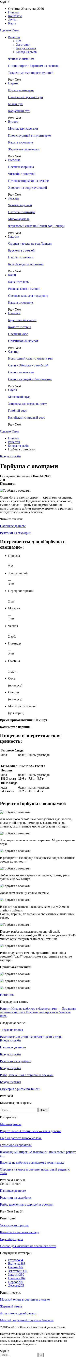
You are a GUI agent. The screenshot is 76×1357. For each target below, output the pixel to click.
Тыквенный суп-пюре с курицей (30, 72)
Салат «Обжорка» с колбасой (28, 365)
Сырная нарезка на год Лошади (30, 243)
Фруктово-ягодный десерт (18, 1313)
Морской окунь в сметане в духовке (25, 1299)
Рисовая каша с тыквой (24, 288)
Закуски (13, 236)
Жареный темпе (11, 1306)
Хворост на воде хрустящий (27, 187)
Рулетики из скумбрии (15, 533)
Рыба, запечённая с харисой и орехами (27, 1204)
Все (18, 41)
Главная (13, 12)
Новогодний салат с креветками (30, 358)
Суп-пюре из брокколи (16, 1145)
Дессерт (13, 198)
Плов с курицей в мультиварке (29, 135)
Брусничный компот (22, 320)
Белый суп (15, 104)
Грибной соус (17, 410)
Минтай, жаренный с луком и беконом (27, 1320)
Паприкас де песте (13, 526)
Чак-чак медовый (20, 205)
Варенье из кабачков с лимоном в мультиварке (32, 1162)
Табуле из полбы (11, 1030)
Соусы (12, 390)
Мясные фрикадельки (23, 128)
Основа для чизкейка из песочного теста (28, 1246)
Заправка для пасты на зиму (27, 403)
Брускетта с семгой (21, 250)
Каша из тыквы (18, 282)
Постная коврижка (21, 167)
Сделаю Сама (9, 30)
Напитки (14, 313)
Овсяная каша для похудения (28, 295)
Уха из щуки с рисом (14, 1225)
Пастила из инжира (21, 212)
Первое (13, 83)
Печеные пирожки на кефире (28, 180)
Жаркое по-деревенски (24, 149)
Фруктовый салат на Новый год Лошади (36, 226)
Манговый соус (19, 396)
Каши (12, 275)
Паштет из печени (20, 257)
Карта (12, 23)
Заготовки (23, 44)
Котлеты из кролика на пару (19, 1232)
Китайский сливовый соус (26, 417)
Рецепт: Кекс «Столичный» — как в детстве (30, 1131)
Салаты (13, 351)
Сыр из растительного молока (21, 1138)
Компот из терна (19, 327)
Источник (7, 994)
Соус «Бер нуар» (11, 1239)
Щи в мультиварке (21, 90)
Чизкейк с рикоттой (21, 173)
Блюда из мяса (26, 48)
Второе (13, 121)
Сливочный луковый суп (25, 97)
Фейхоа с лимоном (21, 59)
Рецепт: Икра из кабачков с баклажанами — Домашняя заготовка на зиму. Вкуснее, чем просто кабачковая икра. (38, 1012)
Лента (12, 19)
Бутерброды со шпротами (26, 264)
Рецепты (14, 37)
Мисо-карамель (18, 219)
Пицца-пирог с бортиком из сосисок (33, 65)
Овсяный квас (18, 334)
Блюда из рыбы (26, 52)
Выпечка (14, 160)
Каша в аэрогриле (20, 142)
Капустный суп (19, 111)
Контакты (15, 16)
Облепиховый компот (23, 341)
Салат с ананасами (21, 372)
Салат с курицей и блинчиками (30, 379)
